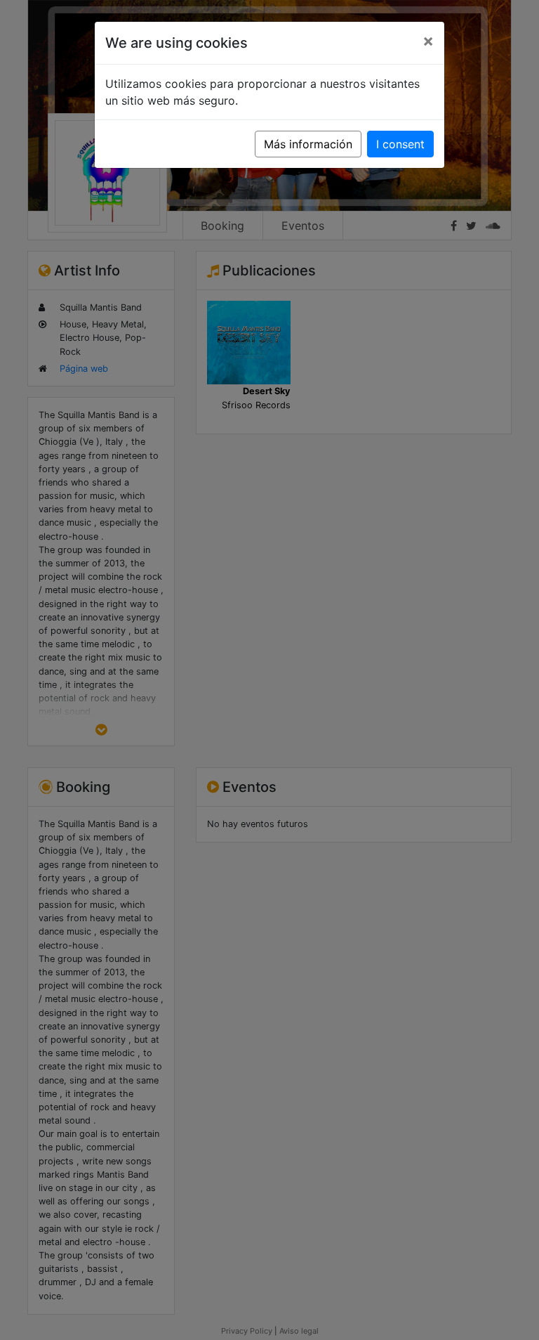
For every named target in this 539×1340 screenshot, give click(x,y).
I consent (400, 144)
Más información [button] (308, 144)
